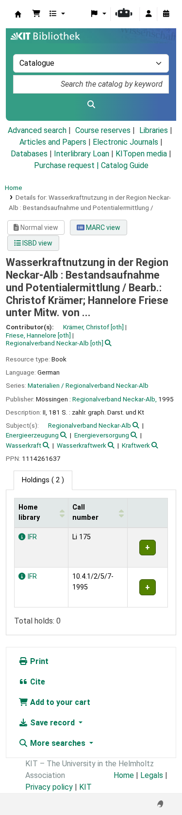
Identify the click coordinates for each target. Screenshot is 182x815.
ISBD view (36, 243)
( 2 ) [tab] (43, 480)
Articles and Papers (52, 142)
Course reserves (103, 130)
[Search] (91, 105)
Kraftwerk (136, 445)
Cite (36, 681)
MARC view (102, 227)
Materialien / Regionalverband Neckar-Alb (88, 385)
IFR (31, 537)
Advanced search (37, 130)
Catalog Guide (125, 165)
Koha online (18, 14)
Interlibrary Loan (81, 153)
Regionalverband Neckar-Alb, (114, 399)
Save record (52, 722)
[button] (36, 14)
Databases (29, 153)
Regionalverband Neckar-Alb (89, 425)
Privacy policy (49, 787)
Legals (151, 775)
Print (38, 661)
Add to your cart (59, 702)
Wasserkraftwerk (81, 445)
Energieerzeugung (32, 435)
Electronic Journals (125, 142)
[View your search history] (166, 14)
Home (13, 187)
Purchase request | (67, 165)
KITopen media (141, 153)
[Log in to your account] (148, 14)
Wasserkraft (23, 445)
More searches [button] (57, 743)
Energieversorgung (101, 435)
